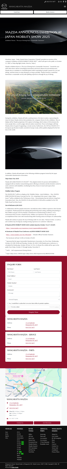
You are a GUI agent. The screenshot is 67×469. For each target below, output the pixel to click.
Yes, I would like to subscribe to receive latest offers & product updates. (29, 303)
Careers (54, 444)
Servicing (42, 434)
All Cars (31, 436)
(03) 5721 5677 (50, 1)
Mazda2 (19, 457)
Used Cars (17, 12)
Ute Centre (55, 436)
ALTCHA (57, 307)
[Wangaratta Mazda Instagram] (66, 1)
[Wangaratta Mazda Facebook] (64, 1)
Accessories (43, 440)
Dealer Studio (14, 467)
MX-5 (18, 455)
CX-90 (19, 449)
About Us (54, 434)
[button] (65, 6)
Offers (30, 434)
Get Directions (47, 423)
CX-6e (19, 442)
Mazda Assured (33, 446)
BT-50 (18, 453)
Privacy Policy (55, 452)
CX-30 (19, 434)
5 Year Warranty (44, 442)
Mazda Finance (33, 444)
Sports (7, 436)
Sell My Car (32, 450)
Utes (6, 438)
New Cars (31, 438)
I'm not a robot (15, 307)
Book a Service (50, 12)
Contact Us (20, 423)
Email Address (11, 276)
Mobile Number (12, 283)
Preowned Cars (33, 442)
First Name (10, 269)
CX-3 (18, 432)
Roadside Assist (44, 444)
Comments (10, 290)
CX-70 (19, 446)
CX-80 (19, 448)
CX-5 (18, 440)
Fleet (53, 442)
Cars (6, 432)
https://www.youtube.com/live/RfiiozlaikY (18, 234)
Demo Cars (32, 440)
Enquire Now (33, 312)
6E (17, 451)
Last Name (37, 269)
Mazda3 (19, 459)
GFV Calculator (33, 448)
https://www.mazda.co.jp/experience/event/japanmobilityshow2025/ (27, 228)
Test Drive (31, 452)
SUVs (6, 434)
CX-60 (19, 444)
